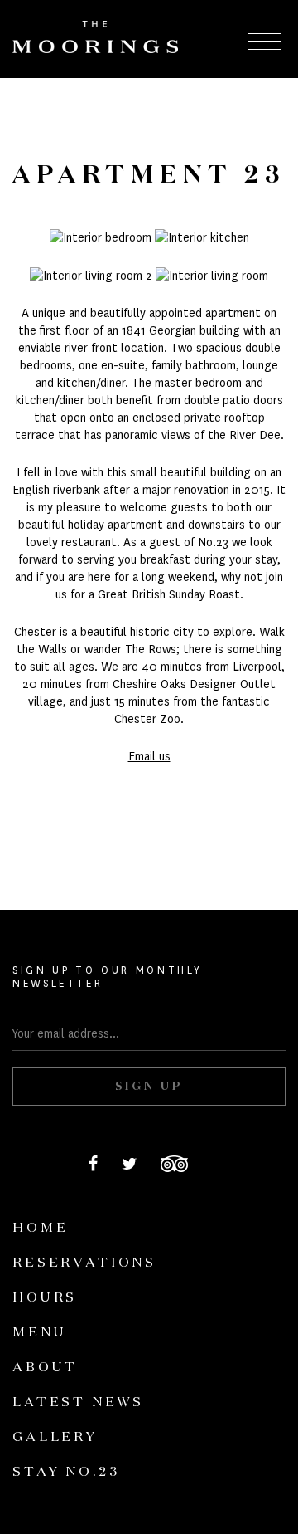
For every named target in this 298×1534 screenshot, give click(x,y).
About (45, 1368)
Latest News (78, 1402)
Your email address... (65, 1033)
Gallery (55, 1437)
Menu (39, 1333)
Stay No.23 (65, 1472)
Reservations (84, 1263)
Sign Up (149, 1086)
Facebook (93, 1163)
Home (40, 1228)
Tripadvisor (174, 1163)
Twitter (129, 1163)
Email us (149, 756)
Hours (44, 1298)
